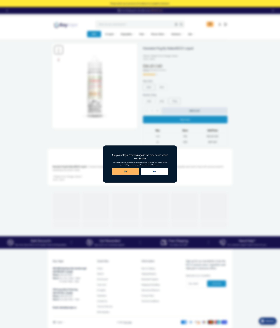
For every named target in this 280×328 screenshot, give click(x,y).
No (154, 171)
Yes (125, 171)
